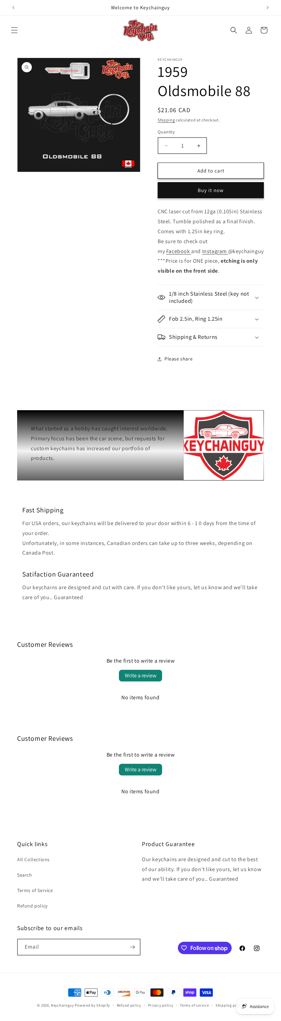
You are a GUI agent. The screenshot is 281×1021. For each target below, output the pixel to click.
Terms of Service (35, 890)
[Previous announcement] (13, 7)
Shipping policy (230, 1005)
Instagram (214, 251)
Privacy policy (160, 1005)
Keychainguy (62, 1005)
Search (24, 875)
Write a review (140, 675)
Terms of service (194, 1005)
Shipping (166, 119)
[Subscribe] (132, 947)
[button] (14, 30)
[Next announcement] (267, 7)
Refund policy (32, 906)
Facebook (178, 251)
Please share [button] (178, 359)
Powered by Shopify (92, 1005)
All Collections (33, 859)
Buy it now (211, 190)
